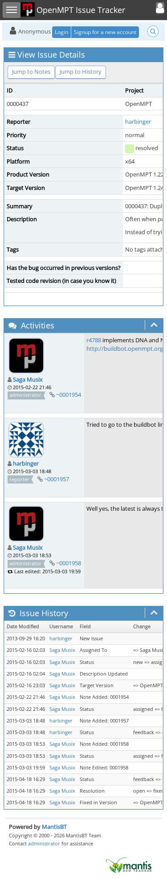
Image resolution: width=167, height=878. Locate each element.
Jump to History (81, 71)
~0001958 (68, 563)
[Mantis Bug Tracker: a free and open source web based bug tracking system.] (128, 865)
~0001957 (56, 479)
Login (61, 32)
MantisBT (54, 827)
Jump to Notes (31, 71)
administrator (44, 843)
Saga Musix (28, 379)
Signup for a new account (105, 32)
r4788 (93, 340)
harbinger (138, 122)
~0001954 (68, 395)
